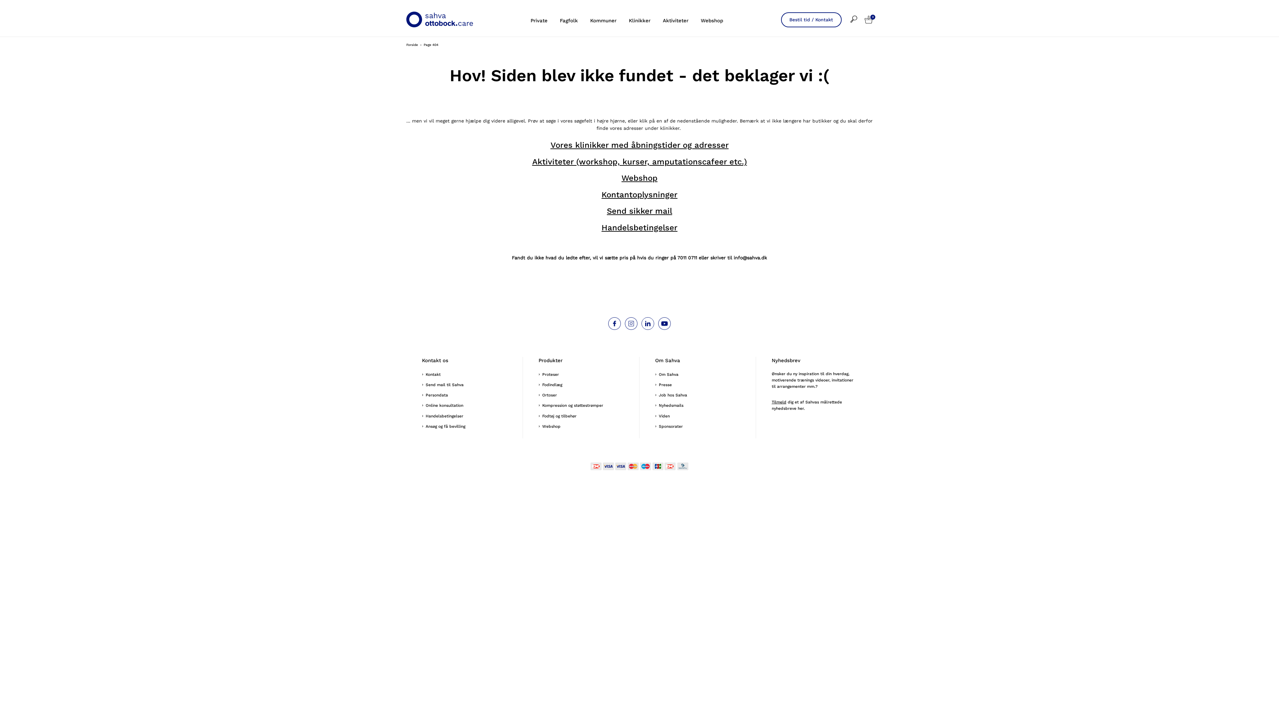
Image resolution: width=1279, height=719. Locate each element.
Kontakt (433, 374)
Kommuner (603, 21)
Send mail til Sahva (445, 384)
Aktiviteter (675, 21)
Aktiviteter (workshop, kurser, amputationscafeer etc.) (639, 161)
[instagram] (631, 323)
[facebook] (614, 323)
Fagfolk (569, 21)
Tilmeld (779, 402)
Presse (665, 384)
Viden (664, 416)
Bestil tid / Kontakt (811, 19)
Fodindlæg (552, 384)
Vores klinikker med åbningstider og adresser (640, 145)
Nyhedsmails (671, 405)
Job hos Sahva (673, 395)
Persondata (437, 395)
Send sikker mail (639, 211)
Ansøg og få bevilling (445, 426)
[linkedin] (647, 323)
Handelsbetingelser (639, 227)
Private (539, 21)
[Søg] (857, 15)
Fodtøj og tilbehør (559, 416)
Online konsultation (444, 405)
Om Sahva (668, 374)
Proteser (550, 374)
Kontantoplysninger (639, 194)
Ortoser (549, 395)
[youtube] (664, 323)
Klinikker (639, 21)
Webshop (712, 21)
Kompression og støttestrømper (572, 405)
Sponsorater (671, 426)
